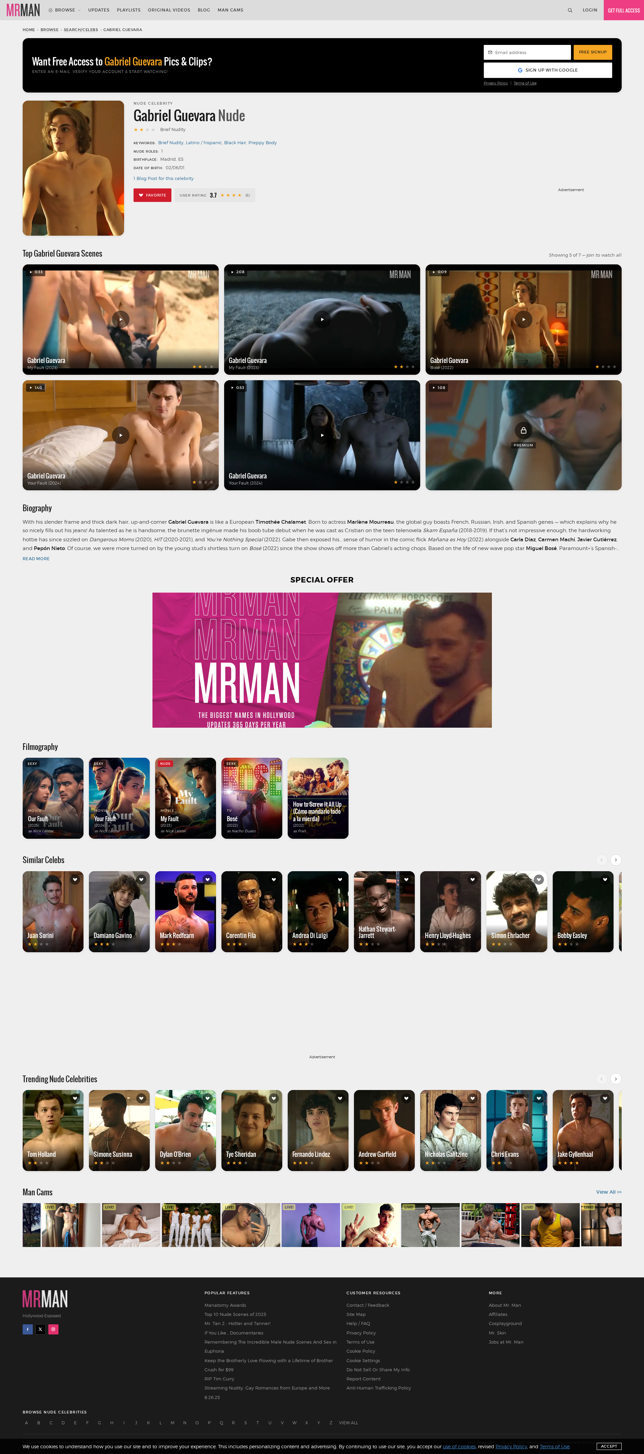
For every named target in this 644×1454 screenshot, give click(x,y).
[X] (40, 1329)
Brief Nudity (171, 142)
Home (29, 29)
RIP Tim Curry (219, 1378)
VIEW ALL (348, 1422)
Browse (65, 9)
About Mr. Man (505, 1305)
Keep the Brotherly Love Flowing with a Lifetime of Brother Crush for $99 (269, 1365)
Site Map (356, 1314)
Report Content (364, 1378)
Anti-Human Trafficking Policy (379, 1388)
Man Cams (230, 9)
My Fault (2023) (42, 367)
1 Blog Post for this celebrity (164, 178)
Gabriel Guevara (46, 360)
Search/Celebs (81, 29)
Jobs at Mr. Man (506, 1342)
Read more (36, 558)
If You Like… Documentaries (234, 1332)
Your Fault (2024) (44, 483)
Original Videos (169, 9)
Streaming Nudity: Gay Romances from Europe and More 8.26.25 (267, 1392)
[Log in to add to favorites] (75, 880)
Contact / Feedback (368, 1305)
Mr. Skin (497, 1332)
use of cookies (459, 1446)
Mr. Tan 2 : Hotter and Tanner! (237, 1323)
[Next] (616, 860)
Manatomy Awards (225, 1305)
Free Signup (593, 52)
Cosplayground (505, 1323)
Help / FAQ (358, 1323)
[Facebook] (28, 1329)
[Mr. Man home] (23, 10)
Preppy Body (262, 142)
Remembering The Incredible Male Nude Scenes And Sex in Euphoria (271, 1346)
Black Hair (235, 142)
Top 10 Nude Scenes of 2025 (235, 1314)
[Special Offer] (322, 660)
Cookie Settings (363, 1360)
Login (590, 9)
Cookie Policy (361, 1351)
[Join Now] (624, 10)
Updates (99, 9)
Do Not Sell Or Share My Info (378, 1369)
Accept (609, 1446)
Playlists (129, 9)
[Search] (570, 10)
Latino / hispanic (204, 142)
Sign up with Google (552, 70)
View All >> (609, 1192)
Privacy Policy (496, 83)
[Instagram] (53, 1329)
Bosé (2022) (441, 367)
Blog (204, 9)
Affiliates (498, 1314)
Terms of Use (525, 83)
